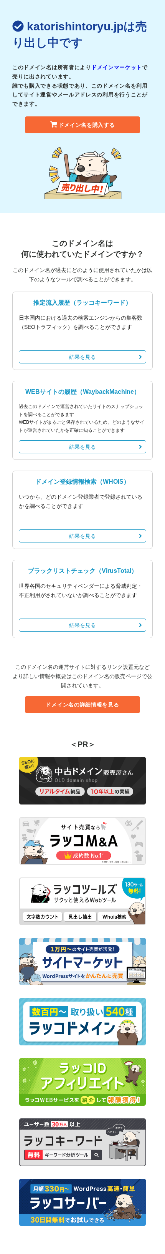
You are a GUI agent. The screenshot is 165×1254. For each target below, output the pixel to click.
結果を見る (82, 357)
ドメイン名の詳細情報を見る (82, 705)
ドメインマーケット (116, 67)
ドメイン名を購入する (87, 125)
